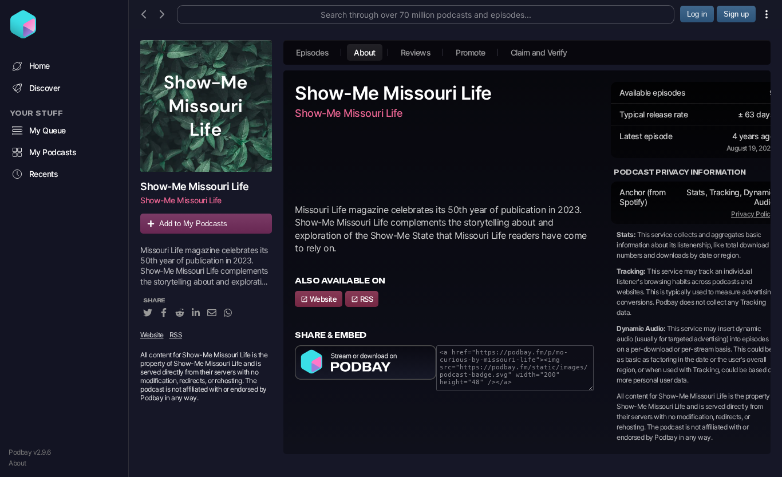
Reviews (416, 52)
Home (39, 65)
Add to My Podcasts (193, 223)
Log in (697, 14)
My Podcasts (53, 152)
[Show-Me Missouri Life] (206, 106)
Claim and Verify (539, 52)
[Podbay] (23, 35)
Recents (43, 174)
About (17, 463)
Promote (470, 52)
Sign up (736, 14)
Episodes (312, 52)
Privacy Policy (752, 214)
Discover (44, 88)
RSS (176, 334)
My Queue (47, 130)
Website (152, 334)
